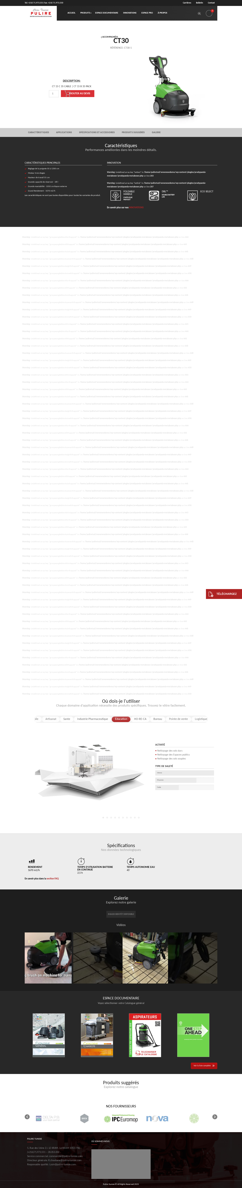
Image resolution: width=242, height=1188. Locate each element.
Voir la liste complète (202, 1066)
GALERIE (156, 132)
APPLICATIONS (64, 132)
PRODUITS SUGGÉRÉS (133, 132)
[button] (27, 1116)
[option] (71, 94)
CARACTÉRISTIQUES (38, 132)
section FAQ (53, 879)
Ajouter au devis (79, 93)
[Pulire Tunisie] (41, 13)
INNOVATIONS (136, 207)
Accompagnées (110, 37)
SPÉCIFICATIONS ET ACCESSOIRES (97, 132)
